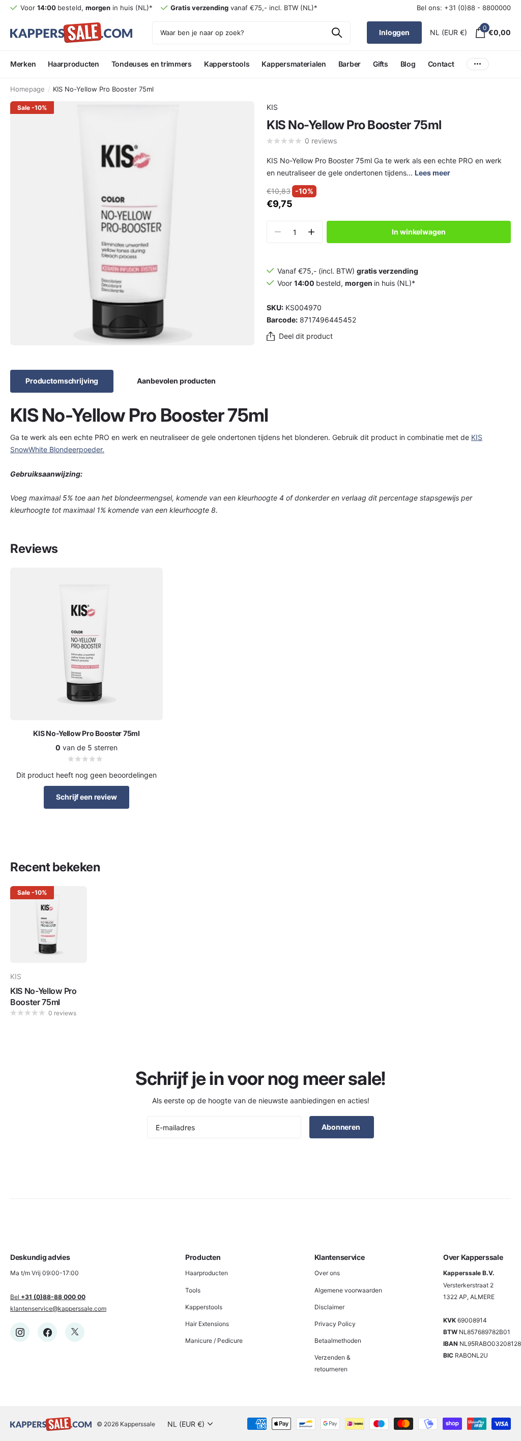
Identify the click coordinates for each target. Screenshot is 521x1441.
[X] (74, 1332)
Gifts (380, 64)
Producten (202, 1257)
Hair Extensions (207, 1324)
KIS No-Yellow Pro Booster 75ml (43, 997)
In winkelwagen (418, 231)
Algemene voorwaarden (348, 1290)
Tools (192, 1290)
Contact (441, 64)
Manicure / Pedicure (214, 1340)
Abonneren (342, 1127)
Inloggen (394, 32)
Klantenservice (339, 1257)
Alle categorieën (23, 70)
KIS (272, 107)
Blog (408, 64)
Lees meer (432, 172)
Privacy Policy (335, 1324)
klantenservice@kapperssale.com (58, 1308)
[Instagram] (20, 1332)
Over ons (327, 1273)
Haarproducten (206, 1273)
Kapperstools (203, 1307)
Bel (47, 1297)
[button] (311, 232)
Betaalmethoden (337, 1340)
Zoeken (337, 32)
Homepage (27, 89)
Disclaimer (329, 1307)
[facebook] (47, 1332)
